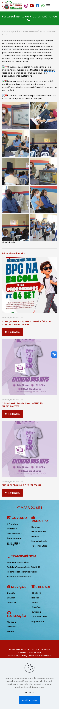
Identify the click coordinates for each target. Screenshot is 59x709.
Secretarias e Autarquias (13, 544)
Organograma (14, 538)
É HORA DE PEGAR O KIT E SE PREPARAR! (22, 485)
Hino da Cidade (38, 531)
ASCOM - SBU (26, 31)
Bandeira (35, 527)
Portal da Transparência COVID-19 (23, 567)
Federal (10, 631)
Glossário (36, 607)
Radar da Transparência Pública (22, 571)
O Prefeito (12, 528)
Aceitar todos (29, 700)
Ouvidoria (36, 612)
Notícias (35, 597)
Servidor (11, 597)
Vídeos (34, 602)
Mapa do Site (37, 621)
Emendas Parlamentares (19, 576)
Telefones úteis (39, 546)
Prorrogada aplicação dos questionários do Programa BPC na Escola (26, 323)
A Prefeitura (12, 524)
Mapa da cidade (39, 541)
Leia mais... (29, 692)
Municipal (11, 622)
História (35, 536)
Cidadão (11, 593)
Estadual (11, 626)
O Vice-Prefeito (14, 533)
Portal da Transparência (18, 562)
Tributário (12, 602)
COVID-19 (36, 593)
